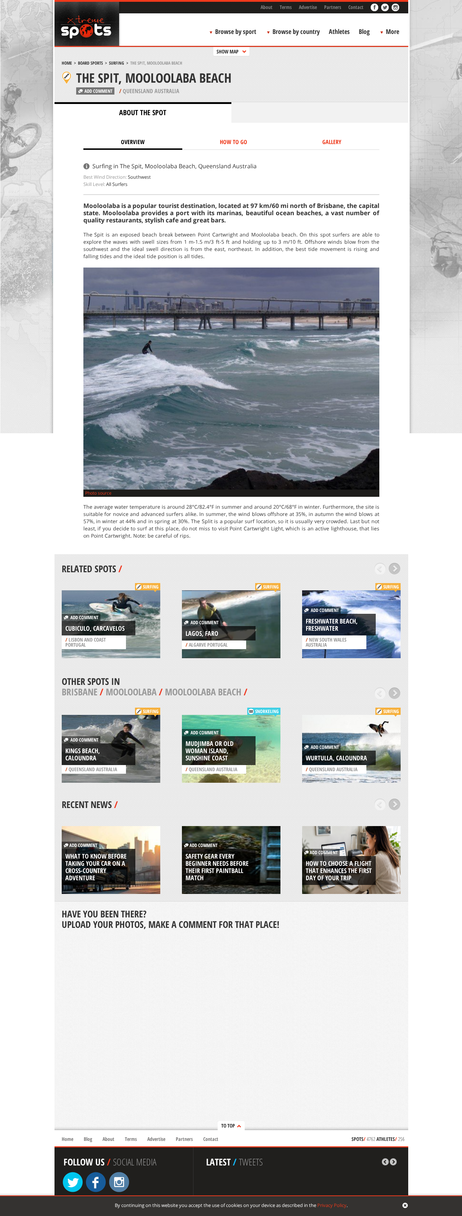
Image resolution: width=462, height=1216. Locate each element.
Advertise (308, 7)
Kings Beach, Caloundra (82, 754)
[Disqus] (231, 1030)
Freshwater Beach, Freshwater (332, 625)
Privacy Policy (331, 1205)
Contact (355, 7)
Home (67, 63)
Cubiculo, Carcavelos (95, 628)
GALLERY (331, 142)
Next (394, 568)
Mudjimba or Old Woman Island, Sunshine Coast (210, 750)
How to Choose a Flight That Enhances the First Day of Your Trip (339, 870)
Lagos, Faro (202, 633)
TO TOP (228, 1125)
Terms (286, 7)
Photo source (98, 493)
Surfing (116, 63)
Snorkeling (267, 711)
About (267, 7)
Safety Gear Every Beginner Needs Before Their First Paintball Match (217, 867)
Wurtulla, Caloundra (336, 758)
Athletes (339, 31)
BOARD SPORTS (90, 63)
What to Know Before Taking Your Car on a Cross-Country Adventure (96, 867)
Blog (364, 31)
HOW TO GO (233, 142)
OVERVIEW (133, 142)
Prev (380, 568)
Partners (332, 7)
